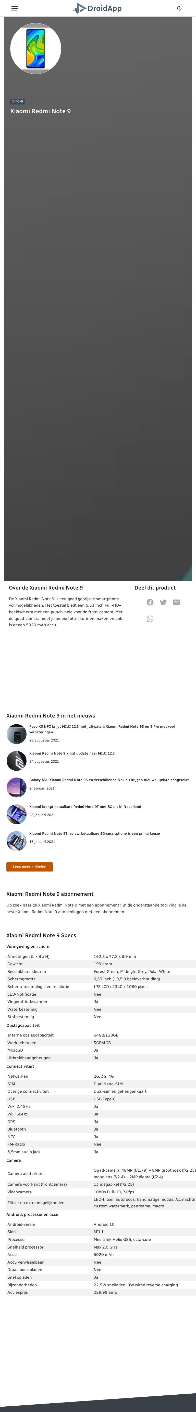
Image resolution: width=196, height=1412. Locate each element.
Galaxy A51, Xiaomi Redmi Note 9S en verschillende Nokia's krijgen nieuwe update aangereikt (109, 780)
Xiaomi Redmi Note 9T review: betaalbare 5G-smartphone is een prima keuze (94, 833)
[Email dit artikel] (177, 605)
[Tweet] (163, 605)
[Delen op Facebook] (150, 605)
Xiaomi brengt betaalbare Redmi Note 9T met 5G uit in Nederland (85, 807)
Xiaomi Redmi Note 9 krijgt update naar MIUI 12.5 (72, 753)
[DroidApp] (98, 8)
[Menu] (14, 8)
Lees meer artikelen (29, 867)
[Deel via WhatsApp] (150, 621)
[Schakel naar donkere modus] (179, 8)
